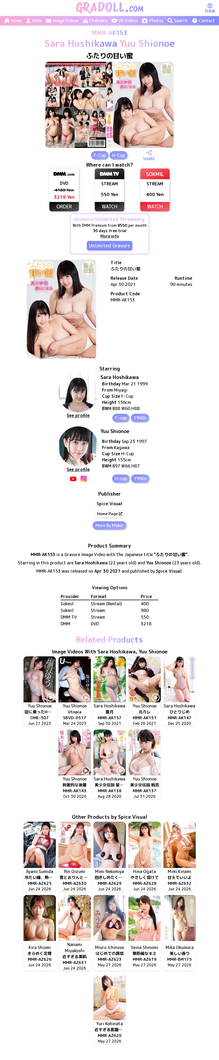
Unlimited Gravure (109, 245)
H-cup (121, 478)
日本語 (210, 11)
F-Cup (100, 155)
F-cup (121, 418)
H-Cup (118, 155)
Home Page (107, 513)
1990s (140, 418)
